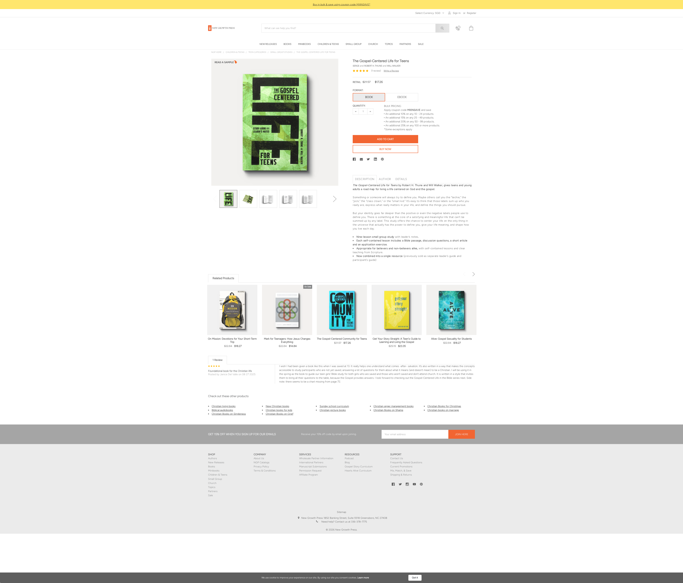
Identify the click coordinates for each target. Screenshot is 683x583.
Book (369, 97)
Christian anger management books (394, 406)
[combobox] (355, 28)
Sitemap (341, 512)
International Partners (311, 462)
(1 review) (376, 70)
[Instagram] (407, 484)
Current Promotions (401, 466)
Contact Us (396, 458)
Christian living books (223, 406)
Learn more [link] (363, 577)
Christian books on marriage (443, 410)
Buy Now (385, 149)
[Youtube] (414, 484)
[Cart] (471, 28)
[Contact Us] (460, 28)
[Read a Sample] (226, 63)
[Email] (361, 159)
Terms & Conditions (265, 470)
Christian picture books (333, 410)
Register (471, 13)
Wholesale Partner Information (316, 458)
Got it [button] (415, 577)
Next (334, 199)
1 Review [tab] (218, 360)
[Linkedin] (375, 159)
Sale (210, 495)
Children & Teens (217, 474)
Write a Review (391, 70)
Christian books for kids (279, 410)
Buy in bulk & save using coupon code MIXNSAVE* (341, 4)
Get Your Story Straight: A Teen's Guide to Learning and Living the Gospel (397, 340)
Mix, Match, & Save (400, 470)
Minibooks (213, 470)
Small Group (215, 479)
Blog (347, 462)
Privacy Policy (261, 466)
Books (211, 466)
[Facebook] (354, 159)
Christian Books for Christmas (444, 406)
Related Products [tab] (223, 278)
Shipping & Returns (401, 474)
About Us (259, 458)
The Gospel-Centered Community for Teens (342, 338)
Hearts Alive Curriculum (358, 470)
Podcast (349, 458)
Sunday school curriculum (334, 406)
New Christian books (277, 406)
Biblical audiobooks (222, 410)
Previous (214, 199)
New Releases (216, 462)
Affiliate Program (308, 474)
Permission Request (310, 470)
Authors (212, 458)
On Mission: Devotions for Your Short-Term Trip (232, 340)
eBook (402, 97)
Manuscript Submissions (313, 466)
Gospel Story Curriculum (359, 466)
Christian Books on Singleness (229, 413)
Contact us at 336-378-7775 (350, 521)
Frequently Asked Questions (406, 462)
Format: (358, 90)
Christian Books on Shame (388, 410)
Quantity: (359, 105)
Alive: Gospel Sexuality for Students (451, 338)
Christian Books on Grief (279, 413)
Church (212, 483)
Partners (213, 491)
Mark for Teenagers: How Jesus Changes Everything (287, 340)
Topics (211, 487)
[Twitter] (368, 159)
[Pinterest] (382, 159)
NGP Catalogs (261, 462)
